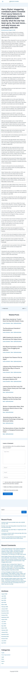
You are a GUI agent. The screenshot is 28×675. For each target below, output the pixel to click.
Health (2, 652)
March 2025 (4, 628)
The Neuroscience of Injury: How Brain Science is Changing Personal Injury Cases (14, 429)
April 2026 (3, 602)
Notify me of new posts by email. (11, 490)
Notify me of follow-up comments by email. (13, 486)
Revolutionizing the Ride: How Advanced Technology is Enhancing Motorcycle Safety (13, 419)
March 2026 (4, 604)
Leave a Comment (6, 323)
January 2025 (4, 632)
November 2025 (5, 613)
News (12, 323)
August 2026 (4, 594)
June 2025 (3, 623)
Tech (2, 663)
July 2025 (3, 621)
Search (2, 509)
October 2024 (4, 638)
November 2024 (5, 636)
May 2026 (3, 600)
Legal (2, 657)
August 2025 (4, 619)
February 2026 (4, 606)
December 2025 (5, 611)
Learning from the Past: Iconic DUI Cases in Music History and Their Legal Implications (14, 388)
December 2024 (5, 634)
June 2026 (3, 598)
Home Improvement (5, 654)
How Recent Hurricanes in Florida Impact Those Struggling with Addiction (12, 348)
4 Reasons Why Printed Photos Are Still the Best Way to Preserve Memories (13, 368)
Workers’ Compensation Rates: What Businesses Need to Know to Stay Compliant (13, 408)
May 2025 (3, 625)
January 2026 (4, 608)
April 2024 (3, 643)
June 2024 (3, 640)
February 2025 (4, 630)
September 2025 (5, 617)
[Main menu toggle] (2, 1)
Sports (2, 661)
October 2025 (4, 615)
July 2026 (3, 596)
